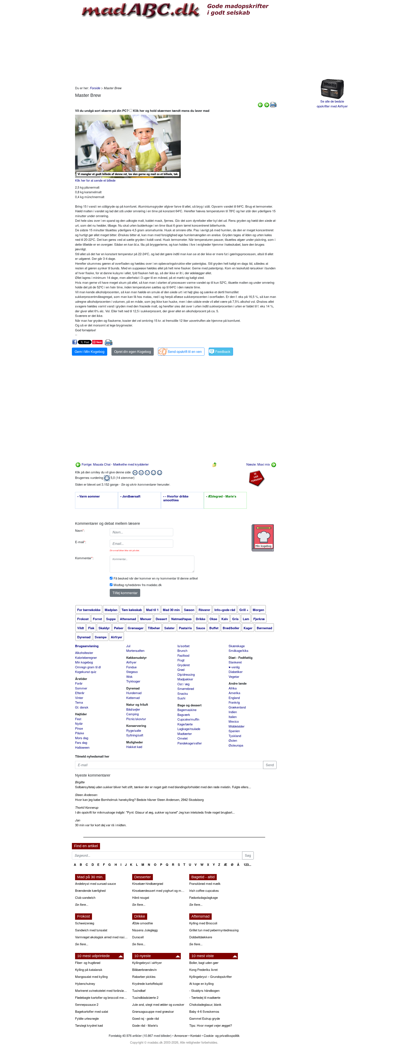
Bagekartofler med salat (91, 1011)
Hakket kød (134, 746)
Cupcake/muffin (188, 719)
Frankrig (234, 702)
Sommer (81, 688)
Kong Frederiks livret (203, 969)
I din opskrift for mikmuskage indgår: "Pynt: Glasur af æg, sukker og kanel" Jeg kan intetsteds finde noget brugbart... (155, 812)
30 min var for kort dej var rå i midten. (100, 825)
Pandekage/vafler (189, 743)
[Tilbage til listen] (214, 464)
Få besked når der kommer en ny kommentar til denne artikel (156, 578)
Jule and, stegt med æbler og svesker (158, 1004)
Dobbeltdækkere (200, 937)
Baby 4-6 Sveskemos (204, 1011)
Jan (77, 820)
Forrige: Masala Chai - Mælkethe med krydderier (115, 464)
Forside (95, 88)
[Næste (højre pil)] (266, 104)
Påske (79, 733)
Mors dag (81, 738)
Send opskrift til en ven (185, 351)
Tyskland (235, 735)
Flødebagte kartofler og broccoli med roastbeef (101, 997)
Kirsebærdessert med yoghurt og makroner (158, 890)
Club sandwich (85, 897)
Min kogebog (84, 662)
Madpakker (185, 679)
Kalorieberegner (86, 657)
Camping (132, 714)
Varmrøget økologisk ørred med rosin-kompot (101, 937)
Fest (78, 719)
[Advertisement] (176, 51)
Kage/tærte (185, 724)
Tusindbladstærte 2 (145, 997)
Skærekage (237, 646)
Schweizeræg (84, 923)
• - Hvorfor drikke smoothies (175, 498)
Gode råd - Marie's (145, 1025)
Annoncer (181, 1035)
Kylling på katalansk (88, 969)
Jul (128, 646)
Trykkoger (133, 681)
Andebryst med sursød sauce (95, 883)
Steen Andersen (86, 794)
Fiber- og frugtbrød (87, 962)
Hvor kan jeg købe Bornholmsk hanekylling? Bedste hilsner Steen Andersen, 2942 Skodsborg (139, 799)
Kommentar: (84, 558)
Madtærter (184, 733)
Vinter (79, 697)
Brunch (182, 650)
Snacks (182, 693)
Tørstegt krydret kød (89, 1025)
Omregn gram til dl (88, 667)
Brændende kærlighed (90, 890)
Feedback (222, 351)
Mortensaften (135, 650)
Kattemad (133, 697)
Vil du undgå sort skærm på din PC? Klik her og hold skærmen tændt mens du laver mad (142, 110)
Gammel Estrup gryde (204, 1018)
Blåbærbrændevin (144, 969)
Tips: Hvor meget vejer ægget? (210, 1025)
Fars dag (81, 742)
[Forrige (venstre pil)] (260, 104)
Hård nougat (140, 897)
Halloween (82, 747)
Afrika (233, 688)
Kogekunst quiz (85, 671)
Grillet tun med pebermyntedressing (214, 930)
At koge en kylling (201, 983)
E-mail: (80, 542)
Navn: (80, 530)
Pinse (79, 728)
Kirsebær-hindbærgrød (147, 883)
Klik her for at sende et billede (95, 180)
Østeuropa (236, 745)
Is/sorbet (183, 646)
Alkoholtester (84, 652)
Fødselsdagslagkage (203, 897)
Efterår (79, 693)
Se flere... (81, 904)
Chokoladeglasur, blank (205, 1004)
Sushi (181, 698)
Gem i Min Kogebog (89, 351)
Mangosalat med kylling (91, 976)
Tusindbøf (138, 990)
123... (247, 864)
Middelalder (236, 726)
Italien (233, 716)
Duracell (138, 937)
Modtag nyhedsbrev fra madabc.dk (138, 584)
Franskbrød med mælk (205, 883)
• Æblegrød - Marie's (221, 496)
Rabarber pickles (144, 976)
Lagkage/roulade (188, 728)
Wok (129, 676)
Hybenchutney (85, 983)
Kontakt (195, 1035)
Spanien (234, 731)
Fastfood (183, 655)
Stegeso (132, 671)
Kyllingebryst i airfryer (147, 962)
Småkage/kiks (238, 650)
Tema (79, 702)
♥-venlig (234, 667)
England (234, 697)
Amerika (234, 693)
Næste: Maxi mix (258, 464)
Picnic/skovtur (136, 719)
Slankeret (235, 662)
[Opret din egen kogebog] (262, 538)
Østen (233, 740)
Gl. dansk (81, 707)
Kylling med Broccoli (203, 923)
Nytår (79, 723)
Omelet (182, 738)
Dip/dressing (186, 674)
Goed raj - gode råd (145, 1018)
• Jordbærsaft (130, 496)
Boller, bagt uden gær (203, 962)
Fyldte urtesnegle (87, 1018)
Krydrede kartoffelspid (147, 983)
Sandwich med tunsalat (91, 930)
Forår (78, 683)
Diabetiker (236, 671)
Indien (233, 712)
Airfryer (131, 662)
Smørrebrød (185, 688)
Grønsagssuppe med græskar (153, 1011)
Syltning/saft (134, 735)
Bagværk (183, 714)
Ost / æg (183, 684)
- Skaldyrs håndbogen (204, 990)
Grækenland (237, 707)
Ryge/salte (133, 730)
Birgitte (80, 782)
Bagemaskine (186, 709)
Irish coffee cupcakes (204, 890)
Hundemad (133, 693)
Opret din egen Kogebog (132, 351)
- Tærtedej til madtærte (204, 997)
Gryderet (183, 665)
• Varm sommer (88, 496)
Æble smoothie (142, 923)
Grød (180, 669)
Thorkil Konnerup (86, 807)
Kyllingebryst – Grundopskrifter (210, 976)
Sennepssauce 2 (86, 1004)
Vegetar (234, 676)
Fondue (131, 667)
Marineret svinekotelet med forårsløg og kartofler (101, 990)
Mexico (234, 721)
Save (99, 342)
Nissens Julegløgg (145, 930)
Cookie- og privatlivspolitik (222, 1035)
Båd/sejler (133, 709)
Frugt (180, 660)
